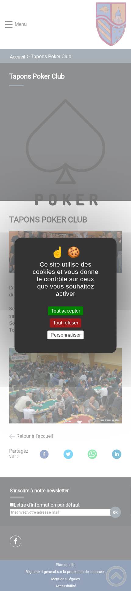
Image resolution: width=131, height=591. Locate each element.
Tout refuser (65, 323)
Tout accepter (65, 310)
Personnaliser (66, 335)
